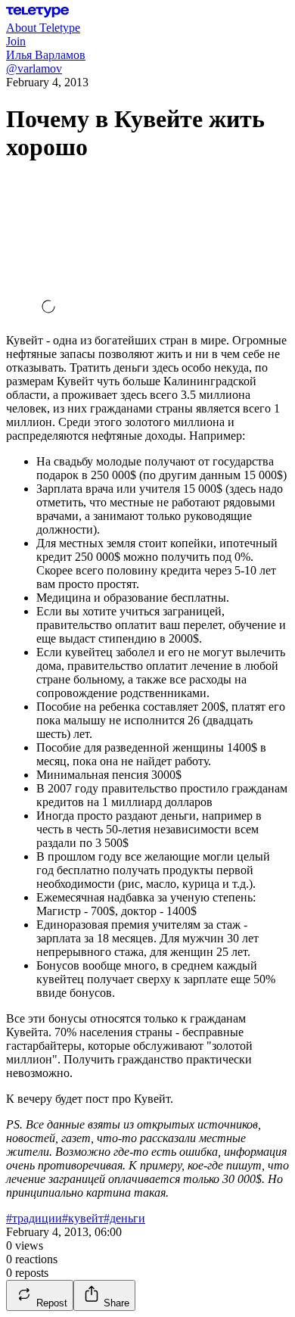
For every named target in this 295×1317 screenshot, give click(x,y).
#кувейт (83, 1218)
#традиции (34, 1218)
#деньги (124, 1218)
